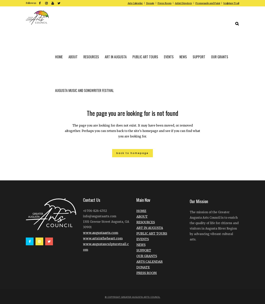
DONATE (143, 267)
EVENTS (142, 239)
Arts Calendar (135, 3)
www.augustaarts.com (100, 233)
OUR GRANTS (146, 256)
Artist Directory (183, 3)
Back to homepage (132, 153)
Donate (150, 3)
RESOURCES (145, 222)
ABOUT (142, 216)
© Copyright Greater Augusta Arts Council (132, 297)
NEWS (140, 245)
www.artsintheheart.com (103, 238)
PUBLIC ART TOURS (151, 233)
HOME (141, 211)
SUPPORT (143, 250)
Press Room (164, 3)
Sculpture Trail (231, 3)
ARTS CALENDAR (149, 262)
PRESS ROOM (146, 273)
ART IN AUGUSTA (149, 228)
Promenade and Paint (207, 3)
